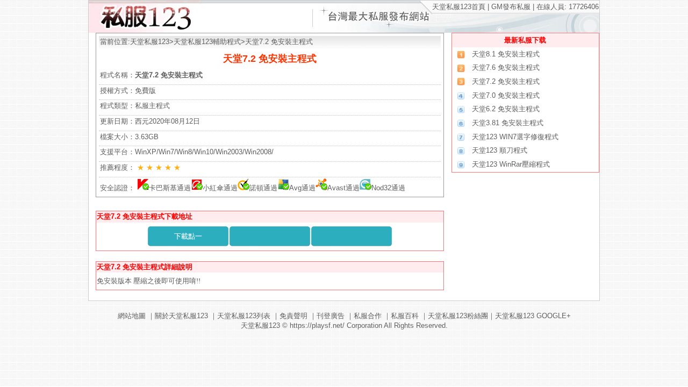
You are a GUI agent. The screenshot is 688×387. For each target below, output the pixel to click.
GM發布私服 (511, 7)
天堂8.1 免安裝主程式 (506, 54)
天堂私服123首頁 (458, 7)
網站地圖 (132, 316)
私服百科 (405, 316)
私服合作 (368, 316)
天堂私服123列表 (243, 316)
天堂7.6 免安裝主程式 (506, 67)
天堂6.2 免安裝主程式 (506, 109)
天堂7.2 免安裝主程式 (506, 81)
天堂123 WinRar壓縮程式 (511, 164)
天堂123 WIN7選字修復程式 (515, 137)
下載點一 (188, 236)
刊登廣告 (331, 316)
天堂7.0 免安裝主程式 (506, 95)
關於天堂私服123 (181, 316)
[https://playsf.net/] (144, 30)
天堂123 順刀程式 (499, 150)
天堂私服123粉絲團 (458, 316)
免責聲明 (293, 316)
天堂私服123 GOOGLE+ (533, 316)
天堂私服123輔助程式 (207, 42)
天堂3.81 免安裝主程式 (507, 123)
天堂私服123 (149, 42)
